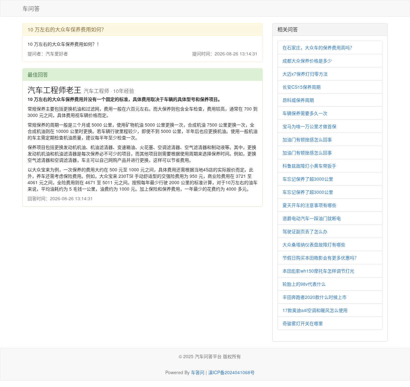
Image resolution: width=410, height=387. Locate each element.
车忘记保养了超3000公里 (308, 179)
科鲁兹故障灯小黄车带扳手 (309, 165)
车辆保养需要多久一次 (305, 113)
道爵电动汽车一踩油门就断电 (312, 218)
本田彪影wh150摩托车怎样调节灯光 (318, 271)
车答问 (197, 372)
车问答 (31, 8)
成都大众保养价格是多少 (307, 60)
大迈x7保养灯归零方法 (305, 73)
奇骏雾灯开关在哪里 (303, 323)
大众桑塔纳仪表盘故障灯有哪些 (314, 244)
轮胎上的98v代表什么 (304, 284)
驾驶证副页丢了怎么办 (305, 231)
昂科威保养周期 (298, 100)
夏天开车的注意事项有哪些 (309, 205)
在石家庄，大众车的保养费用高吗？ (318, 47)
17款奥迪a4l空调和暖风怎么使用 (315, 310)
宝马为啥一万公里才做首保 (309, 126)
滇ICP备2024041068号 (231, 372)
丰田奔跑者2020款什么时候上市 (315, 297)
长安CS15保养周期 (302, 87)
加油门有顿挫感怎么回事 (307, 139)
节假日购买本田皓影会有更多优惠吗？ (321, 257)
